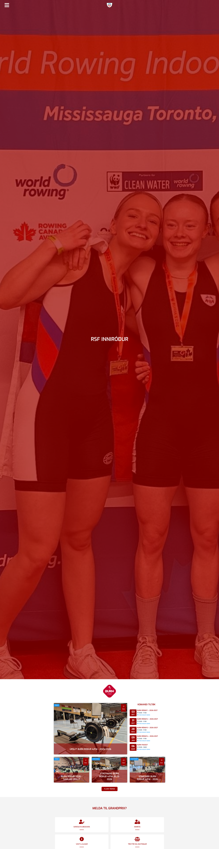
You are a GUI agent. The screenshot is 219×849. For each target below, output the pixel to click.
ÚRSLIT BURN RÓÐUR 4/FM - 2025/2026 (90, 749)
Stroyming (96, 759)
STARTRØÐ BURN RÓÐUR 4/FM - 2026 (147, 778)
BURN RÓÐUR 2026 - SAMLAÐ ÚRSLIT (71, 778)
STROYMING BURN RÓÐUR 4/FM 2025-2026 (109, 776)
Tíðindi (57, 705)
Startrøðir (134, 759)
